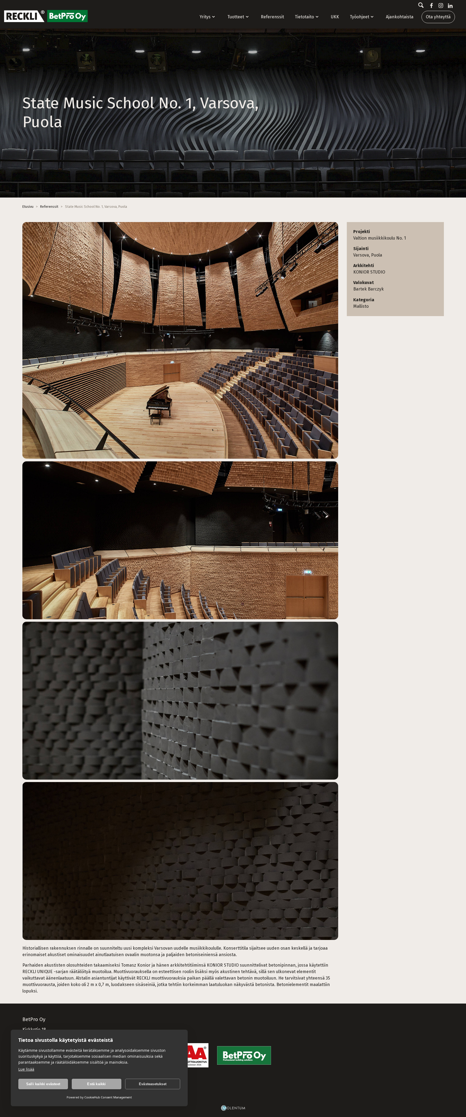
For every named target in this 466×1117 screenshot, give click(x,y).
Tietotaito (304, 16)
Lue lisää (26, 1069)
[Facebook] (430, 6)
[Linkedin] (449, 6)
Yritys (205, 16)
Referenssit (272, 16)
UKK (335, 16)
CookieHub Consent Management (108, 1097)
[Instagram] (439, 6)
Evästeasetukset (152, 1084)
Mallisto (361, 306)
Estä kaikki (96, 1084)
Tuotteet (235, 16)
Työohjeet (359, 16)
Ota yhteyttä (438, 16)
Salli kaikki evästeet (43, 1084)
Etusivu (27, 207)
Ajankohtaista (399, 16)
